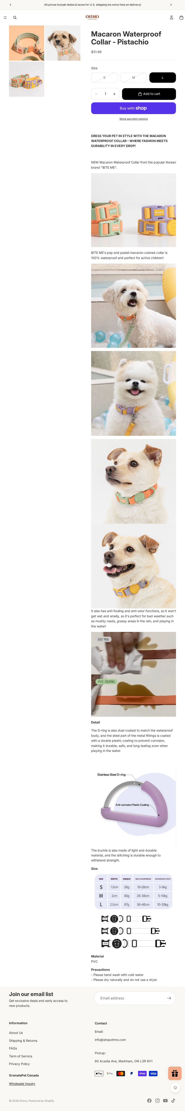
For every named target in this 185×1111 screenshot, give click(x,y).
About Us (16, 1033)
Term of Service (20, 1056)
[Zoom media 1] (26, 43)
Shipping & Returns (23, 1040)
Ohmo (23, 1100)
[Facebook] (149, 1100)
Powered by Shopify (41, 1100)
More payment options (134, 118)
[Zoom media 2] (62, 43)
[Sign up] (169, 998)
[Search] (15, 18)
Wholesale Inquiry (22, 1084)
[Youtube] (165, 1100)
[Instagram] (157, 1100)
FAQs (13, 1048)
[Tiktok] (173, 1100)
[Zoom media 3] (26, 79)
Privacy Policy (19, 1064)
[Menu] (5, 17)
